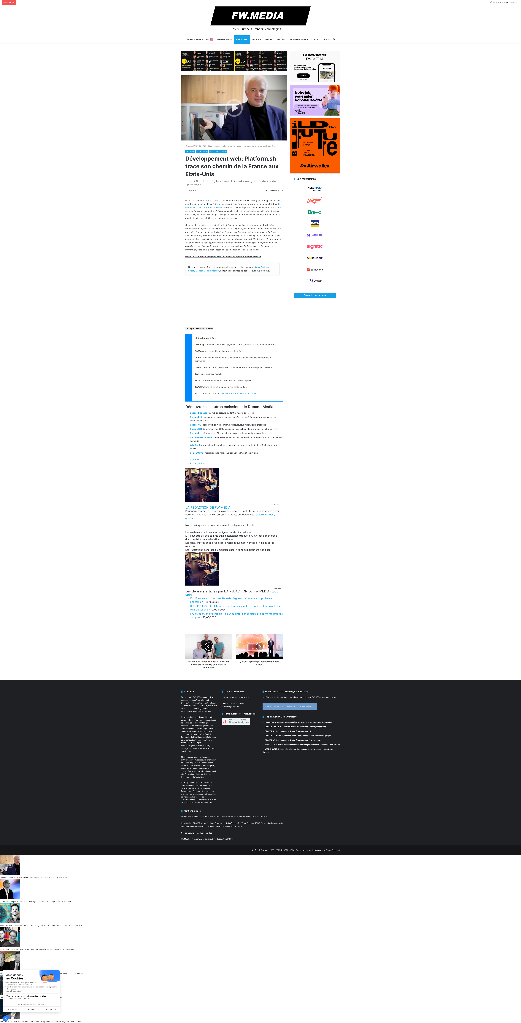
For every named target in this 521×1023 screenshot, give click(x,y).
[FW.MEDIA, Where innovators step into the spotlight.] (260, 20)
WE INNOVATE (271, 749)
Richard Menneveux (212, 826)
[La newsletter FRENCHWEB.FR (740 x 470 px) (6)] (315, 82)
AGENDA (268, 39)
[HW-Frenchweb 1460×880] (315, 115)
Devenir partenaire (315, 295)
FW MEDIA (269, 722)
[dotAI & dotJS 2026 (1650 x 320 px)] (234, 61)
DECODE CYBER (272, 727)
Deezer (199, 270)
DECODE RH (270, 731)
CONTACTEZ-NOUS (320, 39)
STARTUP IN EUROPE (274, 745)
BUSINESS (190, 152)
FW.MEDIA (197, 697)
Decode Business (198, 413)
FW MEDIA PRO (225, 39)
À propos (194, 459)
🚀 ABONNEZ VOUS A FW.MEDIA (504, 2)
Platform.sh (208, 200)
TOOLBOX (281, 39)
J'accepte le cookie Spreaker (199, 328)
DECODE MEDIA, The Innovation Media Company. (302, 850)
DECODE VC (270, 740)
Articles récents (197, 463)
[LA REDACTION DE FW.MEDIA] (202, 501)
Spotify (191, 270)
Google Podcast (211, 270)
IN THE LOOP (241, 39)
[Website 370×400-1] (315, 172)
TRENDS (255, 39)
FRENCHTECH (202, 152)
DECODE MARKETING (274, 736)
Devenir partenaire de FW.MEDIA (236, 697)
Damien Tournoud (204, 207)
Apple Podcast (262, 267)
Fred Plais (221, 207)
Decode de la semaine (201, 437)
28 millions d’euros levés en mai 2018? (238, 393)
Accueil (190, 146)
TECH (224, 152)
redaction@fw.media (230, 707)
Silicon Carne (196, 453)
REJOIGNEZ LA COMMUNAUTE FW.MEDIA (290, 706)
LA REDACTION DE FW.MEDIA (208, 507)
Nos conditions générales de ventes (196, 833)
